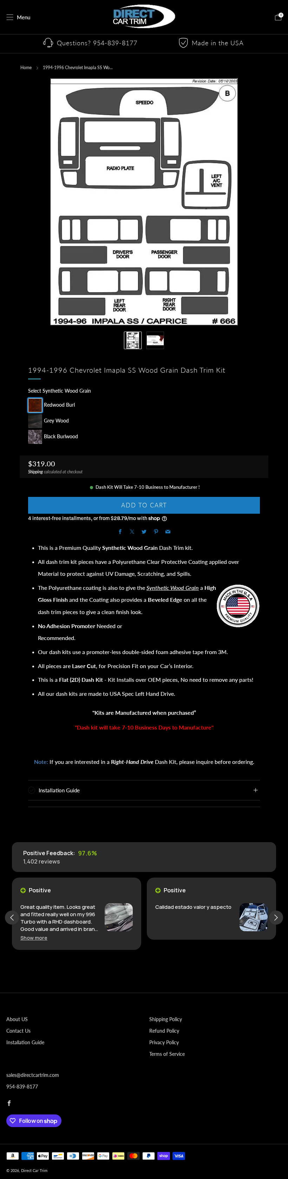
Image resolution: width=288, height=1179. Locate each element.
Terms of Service (167, 1054)
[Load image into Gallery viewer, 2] (155, 340)
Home (26, 67)
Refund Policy (164, 1031)
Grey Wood (56, 420)
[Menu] (9, 17)
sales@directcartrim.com (32, 1075)
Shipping (35, 471)
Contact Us (18, 1031)
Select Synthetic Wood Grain (59, 391)
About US (17, 1019)
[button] (33, 937)
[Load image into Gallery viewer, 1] (133, 340)
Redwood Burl (59, 404)
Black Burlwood (61, 436)
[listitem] (90, 43)
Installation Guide (25, 1042)
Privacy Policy (164, 1042)
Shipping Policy (165, 1019)
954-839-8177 (22, 1087)
